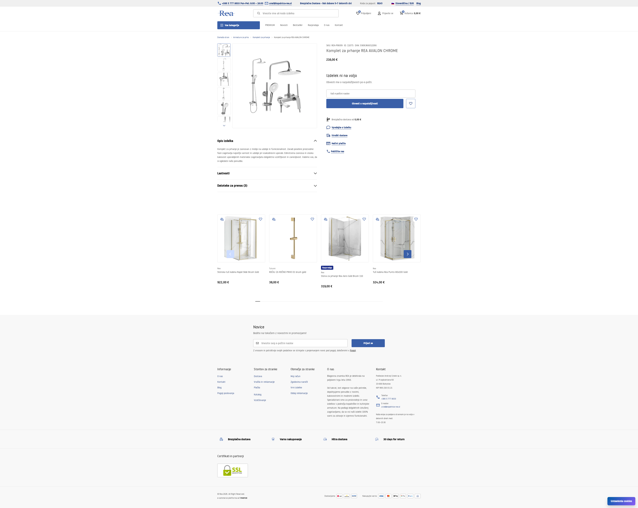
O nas (326, 25)
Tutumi (272, 268)
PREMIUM (270, 25)
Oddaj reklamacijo (299, 393)
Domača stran (223, 37)
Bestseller (298, 25)
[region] (224, 85)
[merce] (243, 498)
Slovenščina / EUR (404, 3)
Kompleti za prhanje (261, 37)
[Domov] (226, 13)
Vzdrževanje (260, 400)
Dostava (258, 376)
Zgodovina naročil (299, 381)
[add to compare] (222, 219)
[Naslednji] (407, 254)
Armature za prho (241, 37)
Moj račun (295, 376)
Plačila (257, 387)
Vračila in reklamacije (264, 381)
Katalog (257, 394)
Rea (218, 268)
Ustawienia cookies (621, 501)
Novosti (284, 25)
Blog (418, 3)
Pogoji (353, 350)
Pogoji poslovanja (225, 393)
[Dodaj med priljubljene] (260, 219)
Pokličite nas (337, 151)
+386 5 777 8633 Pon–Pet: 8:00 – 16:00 (242, 3)
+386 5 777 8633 (388, 398)
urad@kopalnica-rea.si (280, 3)
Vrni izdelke (296, 387)
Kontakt (339, 25)
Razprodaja (313, 25)
